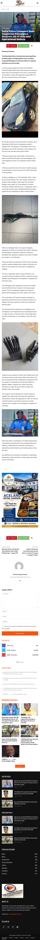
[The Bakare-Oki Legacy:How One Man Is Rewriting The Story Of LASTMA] (29, 709)
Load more (19, 766)
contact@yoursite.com (15, 914)
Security (23, 714)
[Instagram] (8, 927)
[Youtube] (17, 927)
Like (37, 645)
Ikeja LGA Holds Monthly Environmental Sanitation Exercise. (19, 684)
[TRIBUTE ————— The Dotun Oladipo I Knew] (10, 751)
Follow (36, 650)
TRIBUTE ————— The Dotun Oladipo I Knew (15, 694)
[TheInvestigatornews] (20, 566)
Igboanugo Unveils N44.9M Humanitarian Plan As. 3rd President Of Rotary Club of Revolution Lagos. (26, 782)
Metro (3, 714)
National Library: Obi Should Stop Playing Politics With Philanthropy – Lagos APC (10, 551)
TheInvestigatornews (20, 574)
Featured (4, 756)
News (7, 28)
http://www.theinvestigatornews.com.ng (20, 577)
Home (3, 9)
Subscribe (35, 655)
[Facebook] (20, 580)
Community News (6, 736)
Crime (7, 9)
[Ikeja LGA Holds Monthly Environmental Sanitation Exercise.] (10, 731)
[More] (32, 46)
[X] (13, 927)
